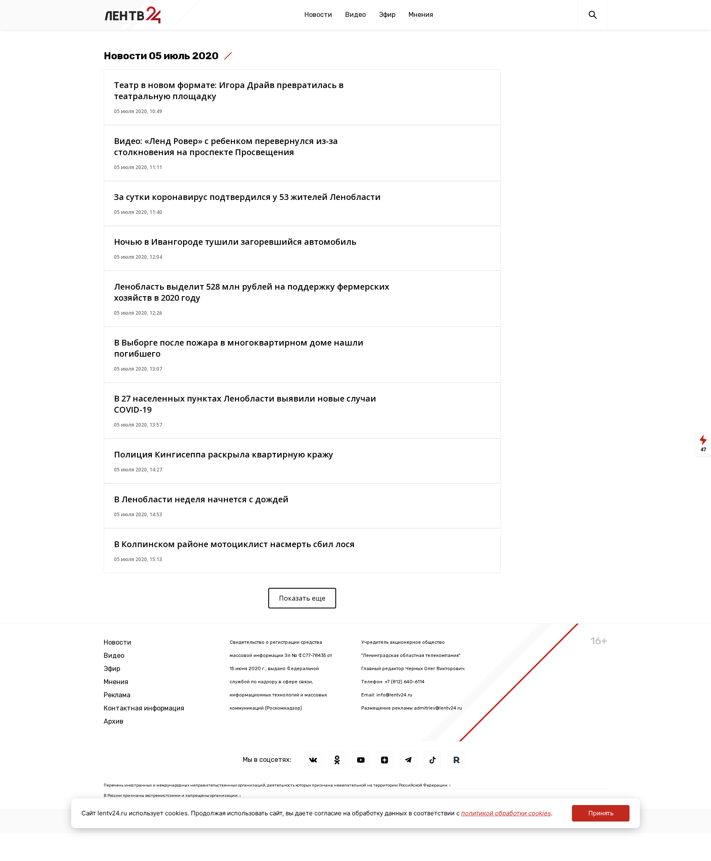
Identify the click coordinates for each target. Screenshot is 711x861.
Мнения (421, 15)
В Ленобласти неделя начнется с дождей (201, 499)
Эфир (387, 15)
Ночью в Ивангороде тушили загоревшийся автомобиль (235, 241)
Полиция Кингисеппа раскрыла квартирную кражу (223, 454)
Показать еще (302, 598)
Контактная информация (144, 708)
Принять (600, 813)
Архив (113, 721)
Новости (318, 15)
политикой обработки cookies (506, 813)
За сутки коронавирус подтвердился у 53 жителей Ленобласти (247, 196)
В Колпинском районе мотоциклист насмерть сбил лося (234, 544)
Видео (355, 15)
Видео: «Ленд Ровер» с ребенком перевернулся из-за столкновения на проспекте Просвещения (226, 146)
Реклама (117, 695)
